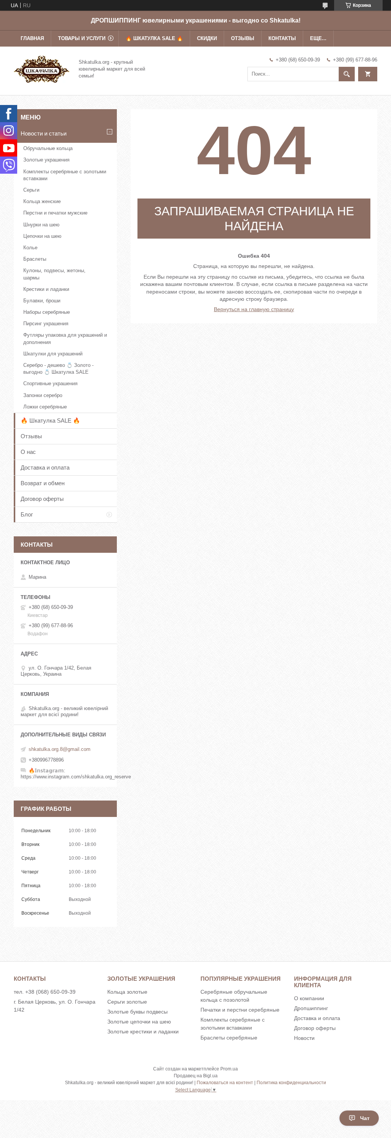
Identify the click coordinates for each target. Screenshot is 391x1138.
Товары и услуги (81, 38)
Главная (32, 38)
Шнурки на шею (41, 225)
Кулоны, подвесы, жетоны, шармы (54, 274)
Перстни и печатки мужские (55, 213)
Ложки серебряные (45, 407)
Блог (27, 514)
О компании (309, 998)
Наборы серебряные (46, 312)
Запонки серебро (42, 395)
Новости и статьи (43, 133)
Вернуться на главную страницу (254, 309)
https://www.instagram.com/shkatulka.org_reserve (76, 777)
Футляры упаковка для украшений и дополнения (65, 338)
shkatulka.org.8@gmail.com (59, 749)
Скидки (207, 38)
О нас (28, 452)
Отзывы (242, 38)
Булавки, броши (41, 300)
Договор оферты (42, 499)
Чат (365, 1118)
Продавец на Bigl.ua (196, 1075)
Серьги (31, 190)
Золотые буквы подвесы (137, 1012)
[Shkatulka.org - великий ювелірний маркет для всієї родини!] (41, 68)
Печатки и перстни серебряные (240, 1010)
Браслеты (34, 259)
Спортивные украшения (50, 383)
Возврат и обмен (43, 483)
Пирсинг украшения (45, 323)
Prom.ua (229, 1069)
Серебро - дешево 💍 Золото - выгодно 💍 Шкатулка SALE (58, 368)
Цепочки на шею (42, 236)
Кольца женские (42, 201)
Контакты (282, 38)
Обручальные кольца (48, 148)
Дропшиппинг (311, 1008)
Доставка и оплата (45, 467)
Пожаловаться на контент (225, 1082)
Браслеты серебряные (228, 1038)
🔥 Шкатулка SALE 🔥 (154, 38)
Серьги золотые (127, 1002)
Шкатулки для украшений (52, 354)
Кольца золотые (127, 992)
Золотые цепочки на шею (139, 1022)
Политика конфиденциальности (291, 1082)
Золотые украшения (46, 160)
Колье (30, 247)
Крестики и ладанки (46, 289)
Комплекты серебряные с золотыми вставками (64, 175)
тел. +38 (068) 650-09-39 (45, 992)
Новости (304, 1038)
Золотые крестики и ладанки (143, 1031)
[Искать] (347, 74)
